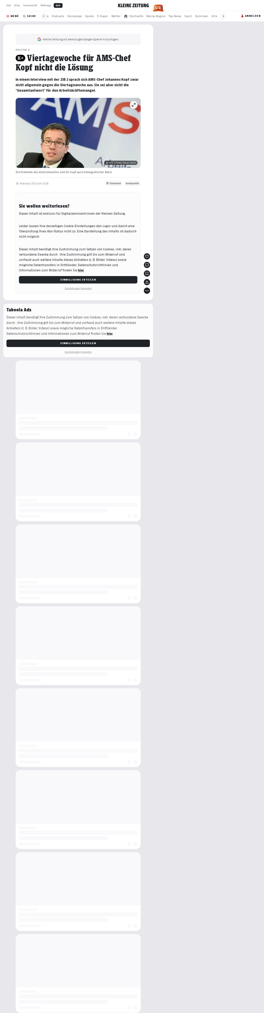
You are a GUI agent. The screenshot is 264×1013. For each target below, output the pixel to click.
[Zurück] (44, 16)
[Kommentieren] (147, 265)
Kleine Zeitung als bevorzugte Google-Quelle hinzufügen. (81, 39)
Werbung (45, 5)
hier (81, 270)
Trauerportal (30, 5)
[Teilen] (147, 282)
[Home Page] (133, 5)
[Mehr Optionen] (147, 291)
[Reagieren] (147, 256)
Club (8, 5)
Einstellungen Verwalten (78, 288)
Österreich (115, 183)
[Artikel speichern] (147, 273)
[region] (133, 16)
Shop (17, 5)
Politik (21, 50)
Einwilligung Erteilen (78, 279)
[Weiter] (223, 16)
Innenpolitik (132, 183)
